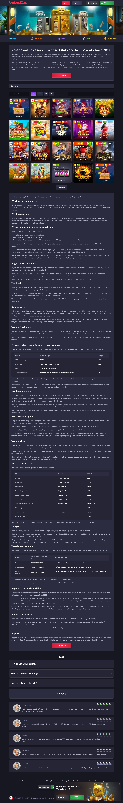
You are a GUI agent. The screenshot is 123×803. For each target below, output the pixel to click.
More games (61, 187)
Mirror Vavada (61, 75)
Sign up (65, 3)
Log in (77, 3)
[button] (2, 21)
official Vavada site (80, 255)
